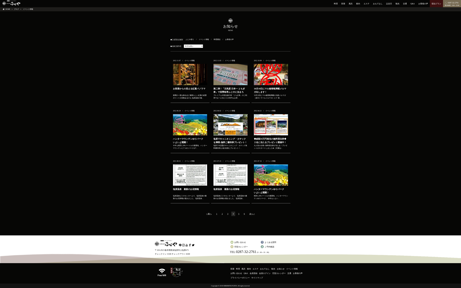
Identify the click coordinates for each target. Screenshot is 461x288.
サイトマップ (257, 278)
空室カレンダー (241, 247)
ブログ (16, 9)
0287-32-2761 (246, 252)
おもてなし (378, 4)
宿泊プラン (436, 4)
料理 (336, 4)
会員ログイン (265, 273)
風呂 (351, 4)
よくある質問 (270, 242)
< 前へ (209, 214)
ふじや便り (190, 39)
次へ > (252, 214)
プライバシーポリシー (240, 278)
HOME (7, 9)
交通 (405, 4)
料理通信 (217, 39)
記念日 (389, 4)
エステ (366, 4)
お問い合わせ (240, 242)
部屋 (343, 4)
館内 (358, 4)
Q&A (412, 4)
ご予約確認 (269, 247)
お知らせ (281, 269)
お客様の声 (423, 4)
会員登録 (253, 273)
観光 (397, 4)
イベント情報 (204, 39)
